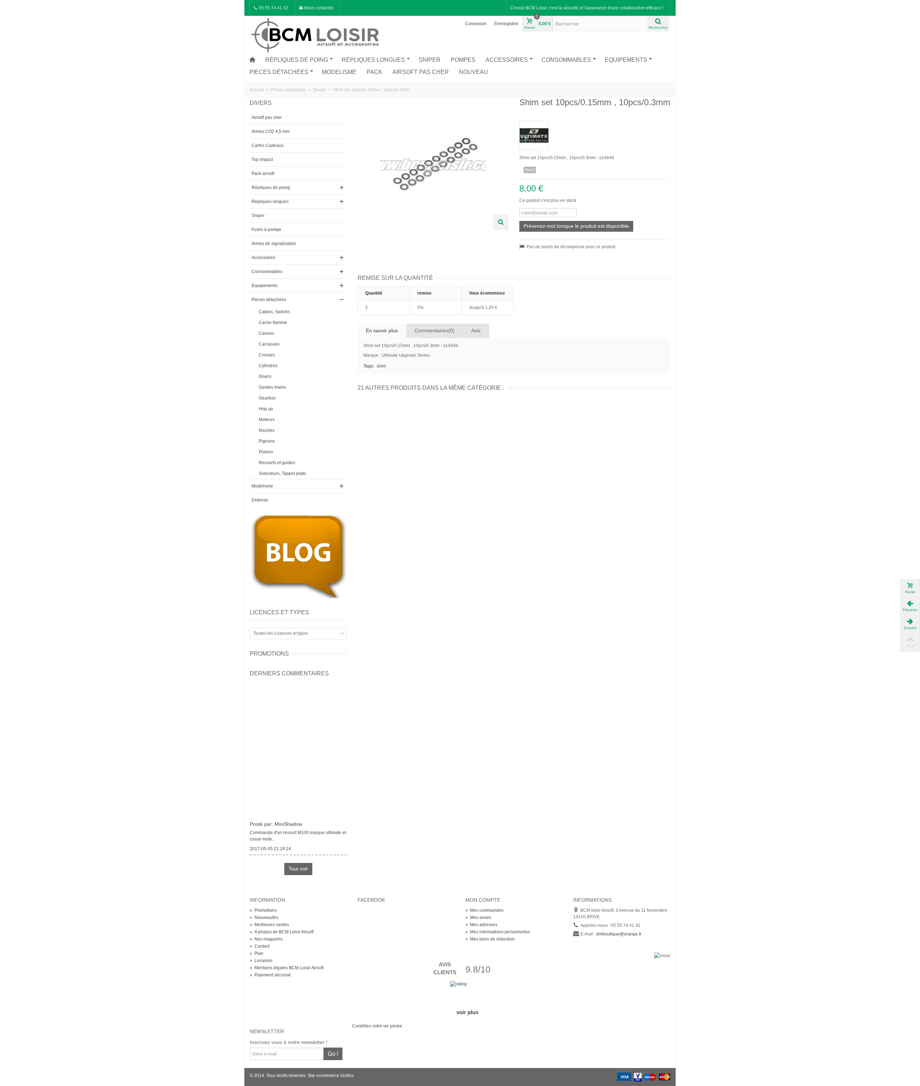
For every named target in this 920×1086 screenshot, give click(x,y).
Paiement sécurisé (270, 975)
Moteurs (267, 419)
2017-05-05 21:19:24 (270, 844)
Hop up (266, 408)
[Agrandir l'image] (500, 222)
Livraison (261, 960)
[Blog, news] (298, 556)
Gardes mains (272, 387)
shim (381, 366)
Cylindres (268, 365)
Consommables (566, 60)
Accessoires (507, 60)
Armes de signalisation (274, 243)
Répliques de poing (296, 60)
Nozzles (267, 430)
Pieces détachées (278, 72)
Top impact (262, 159)
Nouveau (473, 72)
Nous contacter (318, 7)
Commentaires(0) (435, 330)
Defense (260, 500)
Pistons (266, 451)
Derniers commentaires (289, 673)
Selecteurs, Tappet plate (282, 473)
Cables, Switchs (274, 311)
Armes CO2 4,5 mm (271, 131)
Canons (266, 333)
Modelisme (339, 72)
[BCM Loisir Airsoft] (316, 34)
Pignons (267, 441)
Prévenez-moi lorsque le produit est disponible (576, 226)
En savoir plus (382, 330)
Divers (265, 376)
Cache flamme (273, 322)
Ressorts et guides (277, 462)
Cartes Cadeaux (268, 145)
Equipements (626, 60)
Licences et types (279, 612)
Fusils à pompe (266, 229)
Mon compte (482, 900)
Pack (374, 72)
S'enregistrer (506, 23)
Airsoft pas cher (420, 72)
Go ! (333, 1054)
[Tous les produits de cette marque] (594, 133)
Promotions (269, 654)
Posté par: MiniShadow (276, 820)
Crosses (267, 354)
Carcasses (269, 344)
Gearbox (267, 398)
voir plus (467, 1012)
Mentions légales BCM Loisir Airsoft (286, 967)
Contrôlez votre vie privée (377, 1026)
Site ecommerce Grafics (331, 1075)
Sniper (430, 60)
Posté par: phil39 (269, 859)
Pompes (463, 60)
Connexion (476, 23)
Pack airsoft (263, 173)
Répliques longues (373, 60)
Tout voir (298, 869)
